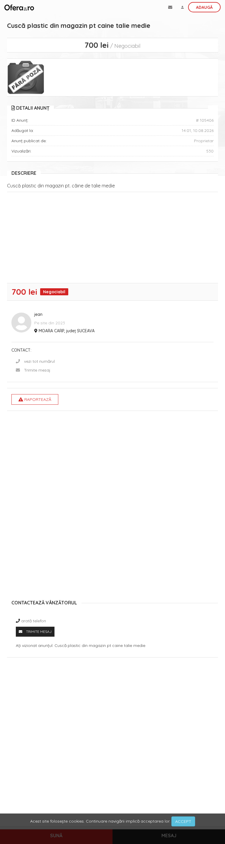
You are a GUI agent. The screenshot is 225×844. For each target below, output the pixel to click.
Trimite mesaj (37, 370)
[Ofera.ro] (19, 7)
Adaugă (204, 7)
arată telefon (33, 620)
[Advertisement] (112, 239)
